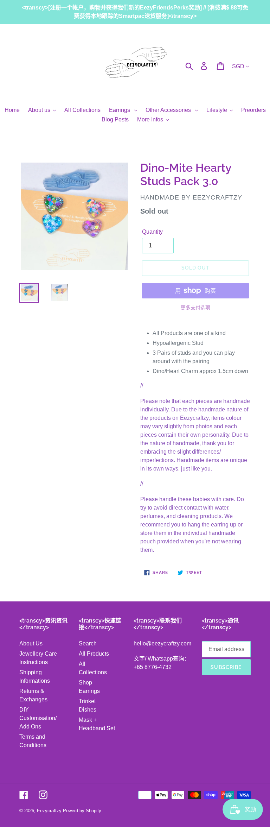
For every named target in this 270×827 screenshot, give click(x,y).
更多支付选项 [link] (195, 307)
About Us (31, 643)
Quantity (152, 232)
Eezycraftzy (49, 810)
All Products (94, 654)
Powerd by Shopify (82, 810)
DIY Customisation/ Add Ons (38, 718)
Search (88, 643)
